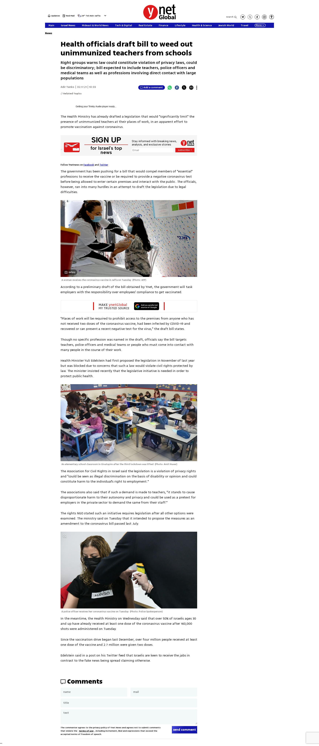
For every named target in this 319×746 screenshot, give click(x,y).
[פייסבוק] (257, 17)
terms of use (86, 731)
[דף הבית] (159, 19)
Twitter (104, 165)
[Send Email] (191, 87)
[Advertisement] (304, 55)
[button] (104, 15)
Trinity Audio (95, 106)
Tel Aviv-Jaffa (93, 16)
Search (229, 16)
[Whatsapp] (169, 87)
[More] (196, 87)
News (48, 33)
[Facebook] (177, 87)
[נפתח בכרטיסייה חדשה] (242, 17)
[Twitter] (184, 87)
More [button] (259, 25)
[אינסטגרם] (264, 17)
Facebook (88, 165)
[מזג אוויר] (79, 16)
